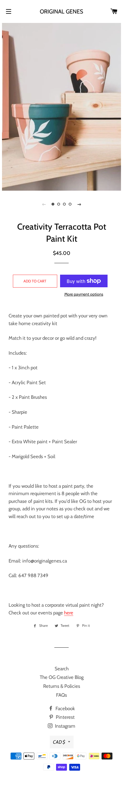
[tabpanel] (61, 106)
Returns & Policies (61, 686)
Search (62, 668)
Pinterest (65, 717)
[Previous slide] (43, 204)
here (68, 613)
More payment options (83, 294)
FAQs (61, 695)
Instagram (64, 726)
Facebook (64, 708)
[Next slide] (79, 204)
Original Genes (61, 11)
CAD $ (59, 742)
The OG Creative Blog (62, 677)
